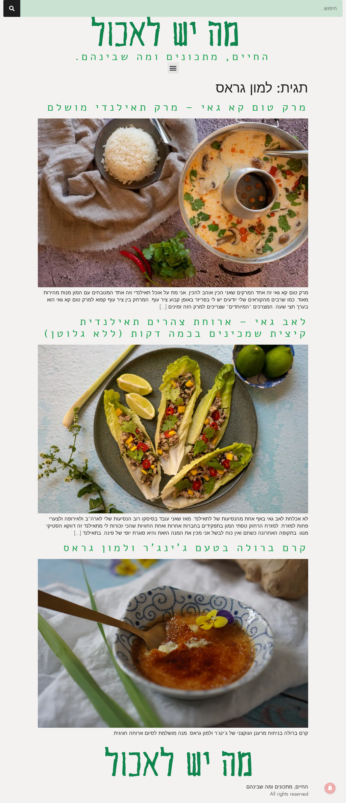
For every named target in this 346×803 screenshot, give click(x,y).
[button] (173, 68)
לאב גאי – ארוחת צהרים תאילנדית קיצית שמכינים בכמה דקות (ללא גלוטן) (176, 327)
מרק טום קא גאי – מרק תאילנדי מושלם (177, 107)
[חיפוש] (11, 8)
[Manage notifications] (330, 788)
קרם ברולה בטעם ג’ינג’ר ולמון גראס (185, 547)
